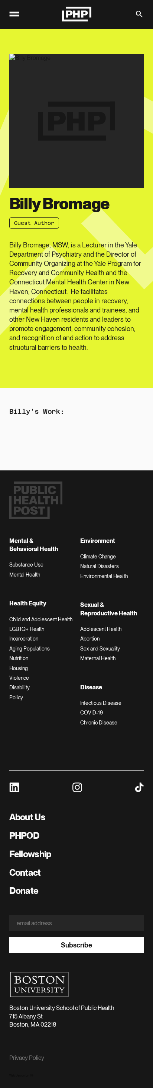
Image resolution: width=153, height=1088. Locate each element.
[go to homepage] (76, 14)
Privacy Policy (26, 1057)
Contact (25, 872)
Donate (24, 890)
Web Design (17, 1075)
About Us (27, 817)
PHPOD (24, 835)
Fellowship (30, 854)
